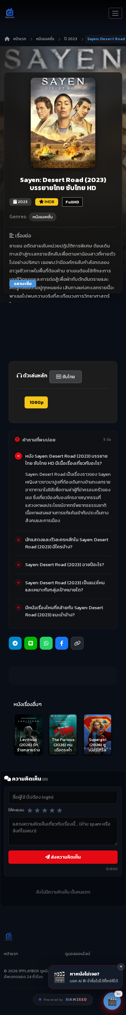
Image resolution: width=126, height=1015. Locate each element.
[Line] (30, 643)
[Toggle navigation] (115, 13)
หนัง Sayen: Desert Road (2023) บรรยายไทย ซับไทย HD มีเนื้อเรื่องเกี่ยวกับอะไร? (66, 459)
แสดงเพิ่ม (23, 284)
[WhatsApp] (46, 643)
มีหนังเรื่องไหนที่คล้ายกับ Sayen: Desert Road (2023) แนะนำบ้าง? (64, 611)
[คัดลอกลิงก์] (77, 643)
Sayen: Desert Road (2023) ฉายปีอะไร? (64, 564)
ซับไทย (68, 376)
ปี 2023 (70, 39)
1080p (36, 402)
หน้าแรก (19, 39)
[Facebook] (61, 643)
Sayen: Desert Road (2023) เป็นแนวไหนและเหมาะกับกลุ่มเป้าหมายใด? (65, 586)
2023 (22, 202)
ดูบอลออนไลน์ (77, 954)
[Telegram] (15, 643)
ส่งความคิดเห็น (65, 857)
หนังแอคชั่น (45, 39)
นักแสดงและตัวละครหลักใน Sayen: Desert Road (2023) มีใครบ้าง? (66, 543)
